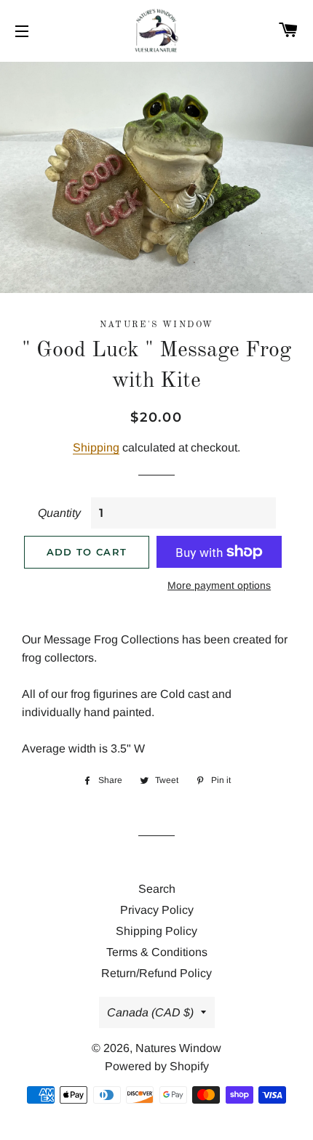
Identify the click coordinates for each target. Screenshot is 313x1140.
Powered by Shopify (157, 1066)
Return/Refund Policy (156, 973)
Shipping (96, 447)
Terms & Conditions (156, 952)
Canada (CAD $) (150, 1012)
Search (156, 889)
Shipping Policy (156, 931)
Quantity (59, 513)
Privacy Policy (157, 910)
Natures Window (178, 1048)
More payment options (219, 585)
